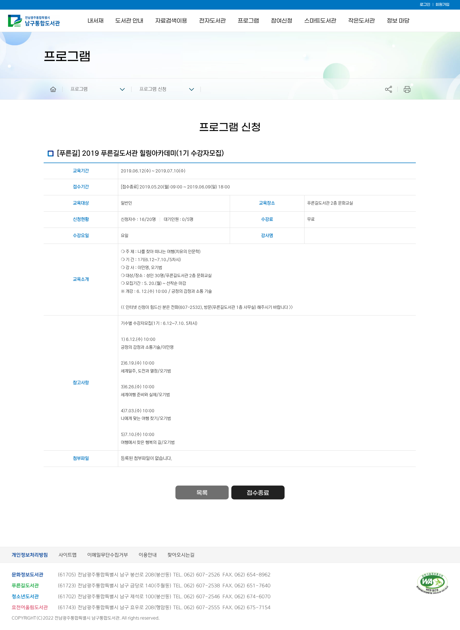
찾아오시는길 (181, 555)
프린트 (407, 89)
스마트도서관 (320, 21)
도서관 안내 (129, 21)
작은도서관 (361, 21)
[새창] (432, 574)
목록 (202, 493)
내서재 (96, 21)
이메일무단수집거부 (107, 555)
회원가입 (442, 4)
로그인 (425, 4)
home (49, 81)
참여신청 (281, 21)
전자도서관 (212, 21)
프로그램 (248, 21)
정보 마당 (398, 21)
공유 (388, 89)
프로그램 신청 (152, 89)
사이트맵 (68, 555)
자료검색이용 (171, 21)
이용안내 (148, 555)
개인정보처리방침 (30, 555)
